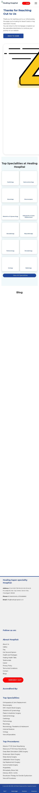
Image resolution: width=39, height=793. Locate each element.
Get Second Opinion (9, 652)
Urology (10, 268)
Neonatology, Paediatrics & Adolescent (16, 726)
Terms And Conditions (10, 668)
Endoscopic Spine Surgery (11, 754)
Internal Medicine (8, 729)
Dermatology (28, 250)
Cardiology (10, 182)
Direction (34, 791)
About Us (6, 644)
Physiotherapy (28, 233)
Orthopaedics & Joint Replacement (14, 702)
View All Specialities (20, 275)
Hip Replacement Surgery (11, 762)
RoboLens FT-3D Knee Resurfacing (14, 749)
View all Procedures (9, 778)
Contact (5, 671)
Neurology (10, 199)
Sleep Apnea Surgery (10, 757)
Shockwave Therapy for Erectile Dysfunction (17, 775)
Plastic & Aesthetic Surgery (12, 713)
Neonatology (10, 233)
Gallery (5, 647)
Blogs (5, 674)
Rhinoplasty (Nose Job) (10, 770)
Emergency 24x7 (15, 680)
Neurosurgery (28, 199)
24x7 (27, 3)
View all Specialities (9, 734)
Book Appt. (15, 791)
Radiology (29, 268)
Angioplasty (7, 767)
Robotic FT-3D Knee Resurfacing (14, 746)
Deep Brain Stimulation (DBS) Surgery (15, 751)
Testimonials (7, 660)
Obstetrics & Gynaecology (10, 216)
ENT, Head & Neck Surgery (12, 708)
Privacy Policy (7, 665)
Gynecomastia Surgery (10, 765)
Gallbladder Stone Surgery (11, 759)
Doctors (24, 791)
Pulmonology (10, 250)
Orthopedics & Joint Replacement (28, 216)
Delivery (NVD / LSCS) (10, 773)
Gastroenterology (28, 182)
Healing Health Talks (9, 657)
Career (5, 663)
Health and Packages (10, 655)
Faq (4, 649)
